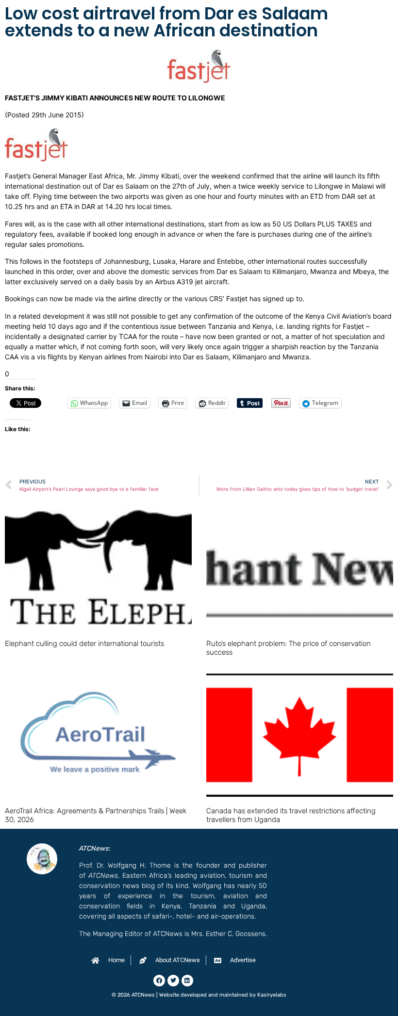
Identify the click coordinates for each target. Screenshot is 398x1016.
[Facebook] (159, 980)
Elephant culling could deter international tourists (84, 643)
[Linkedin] (187, 980)
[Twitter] (173, 980)
